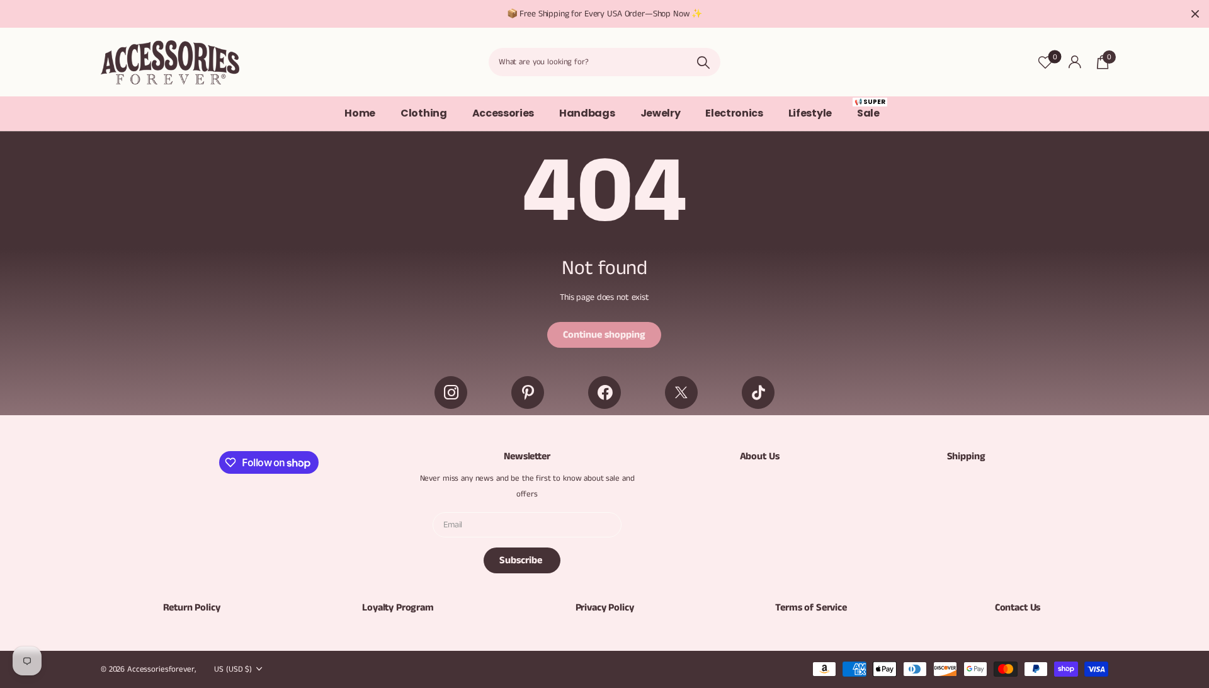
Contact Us (1017, 607)
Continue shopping (604, 335)
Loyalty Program (398, 607)
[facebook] (604, 392)
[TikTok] (758, 392)
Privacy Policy (605, 607)
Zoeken (703, 62)
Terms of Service (810, 607)
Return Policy (191, 607)
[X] (681, 392)
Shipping (966, 456)
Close (1195, 14)
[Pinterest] (527, 392)
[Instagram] (450, 392)
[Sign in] (1074, 62)
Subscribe (522, 560)
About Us (760, 456)
